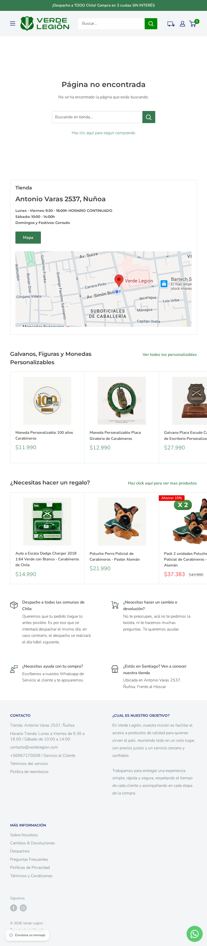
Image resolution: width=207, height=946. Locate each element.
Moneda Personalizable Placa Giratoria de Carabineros (115, 435)
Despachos (20, 851)
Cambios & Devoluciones (32, 843)
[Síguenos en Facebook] (13, 907)
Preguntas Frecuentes (29, 859)
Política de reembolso (29, 772)
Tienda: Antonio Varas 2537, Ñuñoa (42, 725)
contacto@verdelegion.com (34, 747)
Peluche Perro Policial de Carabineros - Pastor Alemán (115, 556)
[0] (193, 24)
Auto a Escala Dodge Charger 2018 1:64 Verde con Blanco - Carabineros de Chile (47, 559)
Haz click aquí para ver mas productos (163, 483)
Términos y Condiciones (31, 876)
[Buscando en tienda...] (148, 117)
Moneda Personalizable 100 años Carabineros (44, 435)
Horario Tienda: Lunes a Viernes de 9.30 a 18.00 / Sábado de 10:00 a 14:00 (47, 736)
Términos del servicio (29, 763)
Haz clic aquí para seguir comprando (103, 133)
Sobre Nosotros (24, 835)
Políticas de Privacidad (30, 867)
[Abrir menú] (12, 23)
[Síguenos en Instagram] (23, 907)
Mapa (28, 237)
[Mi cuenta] (182, 23)
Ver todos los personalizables (170, 354)
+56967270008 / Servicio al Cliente (42, 755)
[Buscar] (151, 23)
